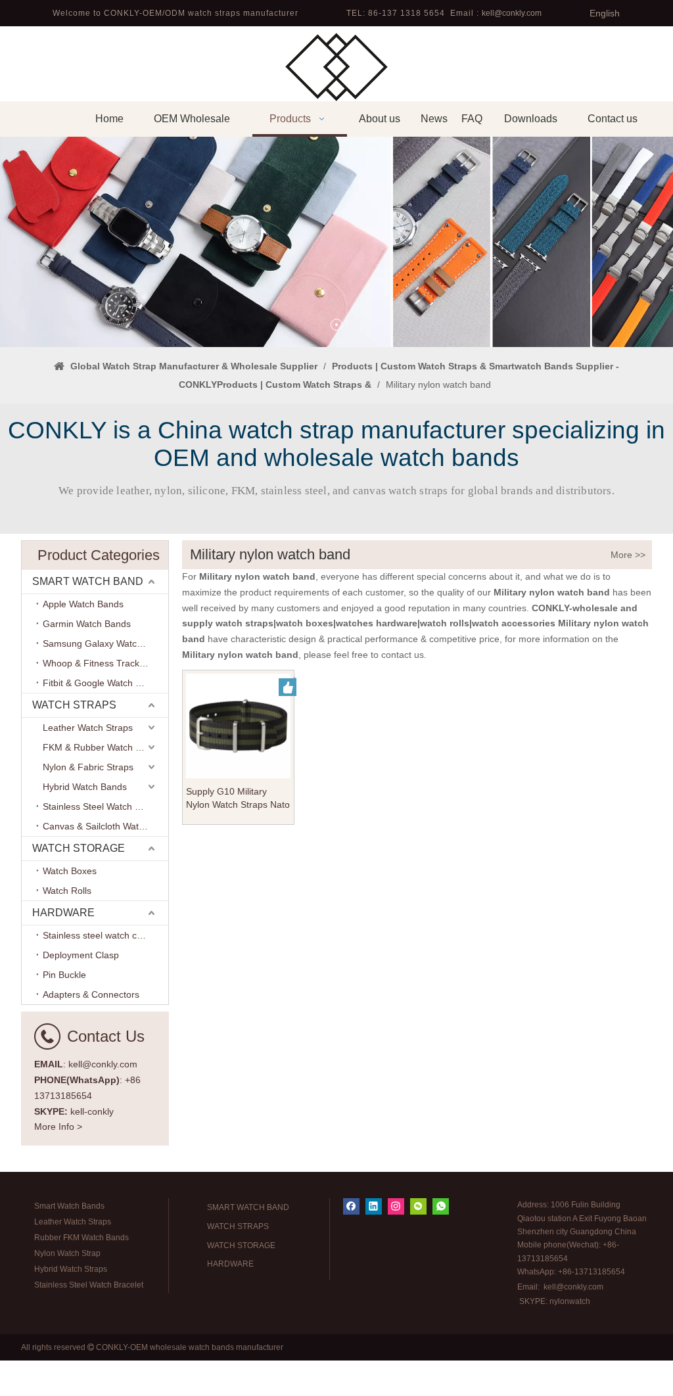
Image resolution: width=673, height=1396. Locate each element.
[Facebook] (351, 1206)
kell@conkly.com (512, 13)
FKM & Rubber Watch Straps (102, 747)
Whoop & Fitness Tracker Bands (105, 663)
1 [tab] (336, 324)
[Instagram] (396, 1206)
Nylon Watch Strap (67, 1253)
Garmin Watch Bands (87, 623)
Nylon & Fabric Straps (88, 767)
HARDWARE (63, 912)
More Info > (58, 1126)
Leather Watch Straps (88, 727)
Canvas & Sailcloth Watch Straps (105, 826)
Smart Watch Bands (69, 1206)
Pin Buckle (64, 974)
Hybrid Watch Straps (70, 1269)
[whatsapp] (440, 1206)
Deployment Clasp (81, 955)
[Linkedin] (373, 1206)
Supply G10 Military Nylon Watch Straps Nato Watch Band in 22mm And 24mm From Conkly (238, 798)
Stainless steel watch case (97, 935)
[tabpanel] (336, 242)
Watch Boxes (70, 871)
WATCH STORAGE (78, 848)
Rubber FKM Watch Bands (81, 1237)
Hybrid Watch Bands (85, 786)
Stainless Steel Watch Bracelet (105, 806)
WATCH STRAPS (74, 704)
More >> (628, 554)
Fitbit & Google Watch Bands (102, 683)
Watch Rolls (67, 890)
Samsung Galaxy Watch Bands (105, 643)
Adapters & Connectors (91, 994)
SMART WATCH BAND (87, 581)
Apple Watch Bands (83, 604)
